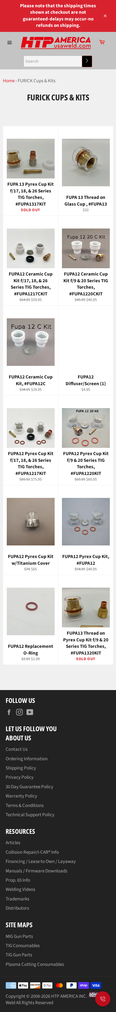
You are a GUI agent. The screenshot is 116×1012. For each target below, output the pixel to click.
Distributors (17, 908)
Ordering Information (27, 759)
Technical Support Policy (30, 814)
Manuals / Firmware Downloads (36, 871)
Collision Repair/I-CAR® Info (32, 852)
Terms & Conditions (25, 805)
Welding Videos (20, 889)
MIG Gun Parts (19, 936)
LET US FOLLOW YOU (31, 728)
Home (9, 80)
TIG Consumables (23, 945)
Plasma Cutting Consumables (35, 964)
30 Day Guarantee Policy (29, 786)
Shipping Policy (21, 768)
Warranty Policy (21, 796)
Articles (13, 842)
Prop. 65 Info (18, 880)
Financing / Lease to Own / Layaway (41, 861)
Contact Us (17, 749)
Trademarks (17, 899)
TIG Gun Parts (19, 955)
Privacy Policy (20, 777)
